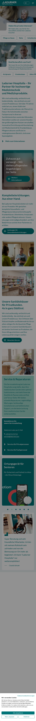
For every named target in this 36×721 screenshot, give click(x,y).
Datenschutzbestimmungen (26, 696)
